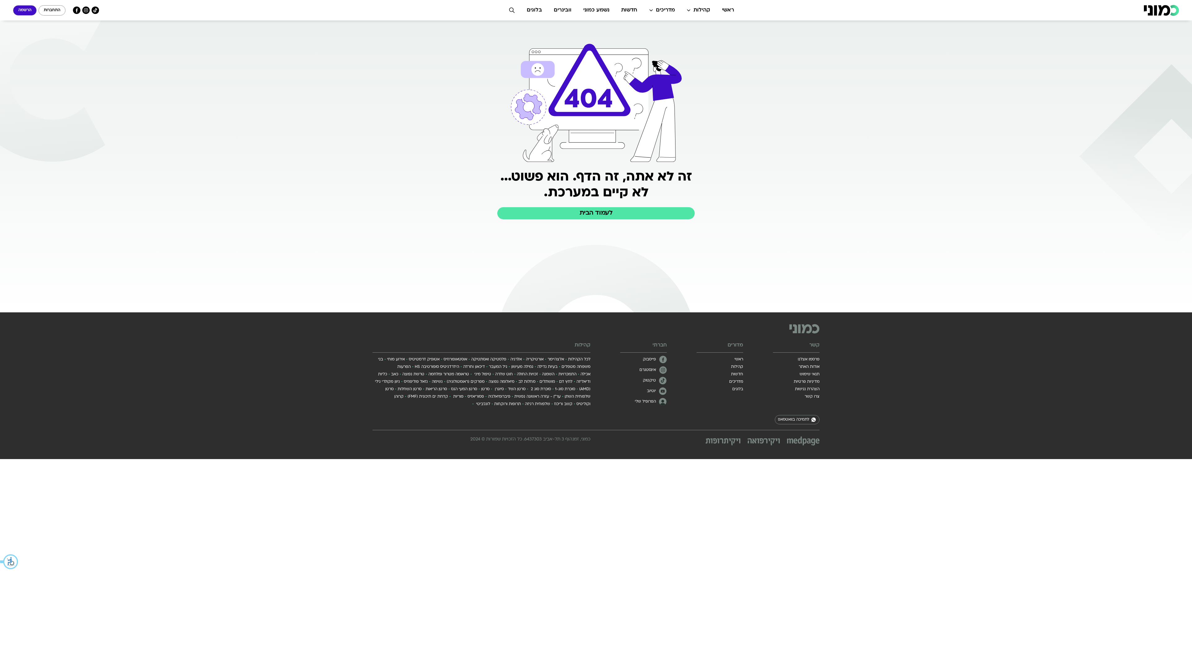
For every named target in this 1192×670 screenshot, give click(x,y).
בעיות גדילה (547, 367)
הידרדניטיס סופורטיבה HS (437, 367)
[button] (9, 562)
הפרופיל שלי (645, 402)
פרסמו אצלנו (809, 359)
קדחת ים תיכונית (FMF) (428, 397)
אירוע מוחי (396, 359)
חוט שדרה (504, 374)
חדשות (629, 10)
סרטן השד (517, 389)
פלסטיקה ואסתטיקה (488, 359)
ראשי (728, 10)
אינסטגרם (647, 370)
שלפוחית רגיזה (537, 404)
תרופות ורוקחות (507, 404)
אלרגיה (516, 359)
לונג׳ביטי (482, 404)
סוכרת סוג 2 (540, 389)
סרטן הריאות (436, 389)
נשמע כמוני (596, 10)
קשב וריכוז (563, 404)
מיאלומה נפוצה (501, 382)
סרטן (485, 389)
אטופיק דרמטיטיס (424, 359)
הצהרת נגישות (807, 389)
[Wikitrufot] (723, 441)
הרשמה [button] (24, 10)
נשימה (437, 382)
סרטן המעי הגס (464, 389)
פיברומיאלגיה (499, 397)
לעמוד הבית (596, 213)
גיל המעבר (498, 367)
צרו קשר (812, 397)
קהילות (701, 10)
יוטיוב (651, 391)
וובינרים (562, 10)
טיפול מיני (482, 374)
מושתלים (547, 382)
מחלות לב (526, 382)
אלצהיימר (556, 359)
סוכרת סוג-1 (565, 389)
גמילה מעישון (522, 367)
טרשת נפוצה (413, 374)
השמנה (548, 374)
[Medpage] (803, 440)
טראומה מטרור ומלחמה (448, 374)
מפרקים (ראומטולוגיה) (466, 382)
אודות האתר (809, 367)
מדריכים (665, 10)
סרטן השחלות (410, 389)
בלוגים (534, 10)
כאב (394, 374)
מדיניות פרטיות (807, 382)
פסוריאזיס (475, 397)
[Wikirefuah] (763, 441)
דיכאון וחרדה (474, 367)
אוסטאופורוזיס (455, 359)
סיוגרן (499, 389)
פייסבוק (649, 359)
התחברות (52, 10)
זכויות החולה (527, 374)
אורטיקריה (535, 359)
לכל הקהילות (579, 359)
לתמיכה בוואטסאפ (793, 420)
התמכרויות (567, 374)
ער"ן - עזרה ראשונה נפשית (537, 397)
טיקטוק (649, 380)
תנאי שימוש (810, 374)
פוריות (457, 397)
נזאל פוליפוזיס (416, 382)
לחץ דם (565, 382)
